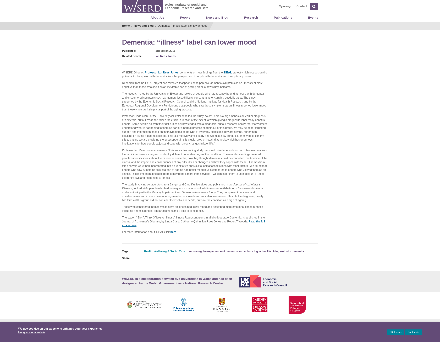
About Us (157, 17)
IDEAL (227, 72)
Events (313, 17)
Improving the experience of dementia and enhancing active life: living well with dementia (246, 251)
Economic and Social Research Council (278, 281)
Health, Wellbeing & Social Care (164, 251)
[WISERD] (142, 6)
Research (251, 17)
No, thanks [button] (413, 332)
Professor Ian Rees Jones (161, 72)
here (173, 232)
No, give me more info (31, 332)
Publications (283, 17)
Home (126, 25)
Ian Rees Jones (166, 56)
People (185, 17)
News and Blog (217, 17)
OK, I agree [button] (395, 332)
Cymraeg (285, 6)
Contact (301, 6)
